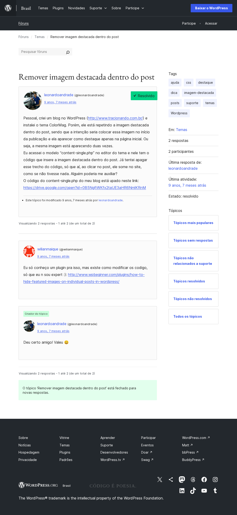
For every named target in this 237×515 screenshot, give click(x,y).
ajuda (175, 82)
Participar (148, 438)
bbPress (190, 452)
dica (174, 93)
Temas (39, 37)
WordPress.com (196, 438)
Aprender (107, 438)
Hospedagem (29, 452)
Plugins (64, 452)
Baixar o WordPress (211, 8)
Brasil (67, 485)
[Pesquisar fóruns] (67, 51)
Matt (187, 445)
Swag (147, 460)
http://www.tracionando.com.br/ (115, 118)
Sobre (23, 438)
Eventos (147, 445)
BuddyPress (193, 460)
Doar (147, 452)
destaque (205, 82)
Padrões (65, 460)
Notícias (25, 445)
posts (175, 103)
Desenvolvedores (114, 452)
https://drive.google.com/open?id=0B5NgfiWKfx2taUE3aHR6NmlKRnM (84, 187)
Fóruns (24, 23)
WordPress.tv (112, 460)
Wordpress (179, 113)
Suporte (106, 445)
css (188, 82)
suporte (192, 103)
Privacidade (28, 460)
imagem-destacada (199, 93)
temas (210, 103)
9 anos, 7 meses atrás (60, 102)
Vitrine (64, 438)
